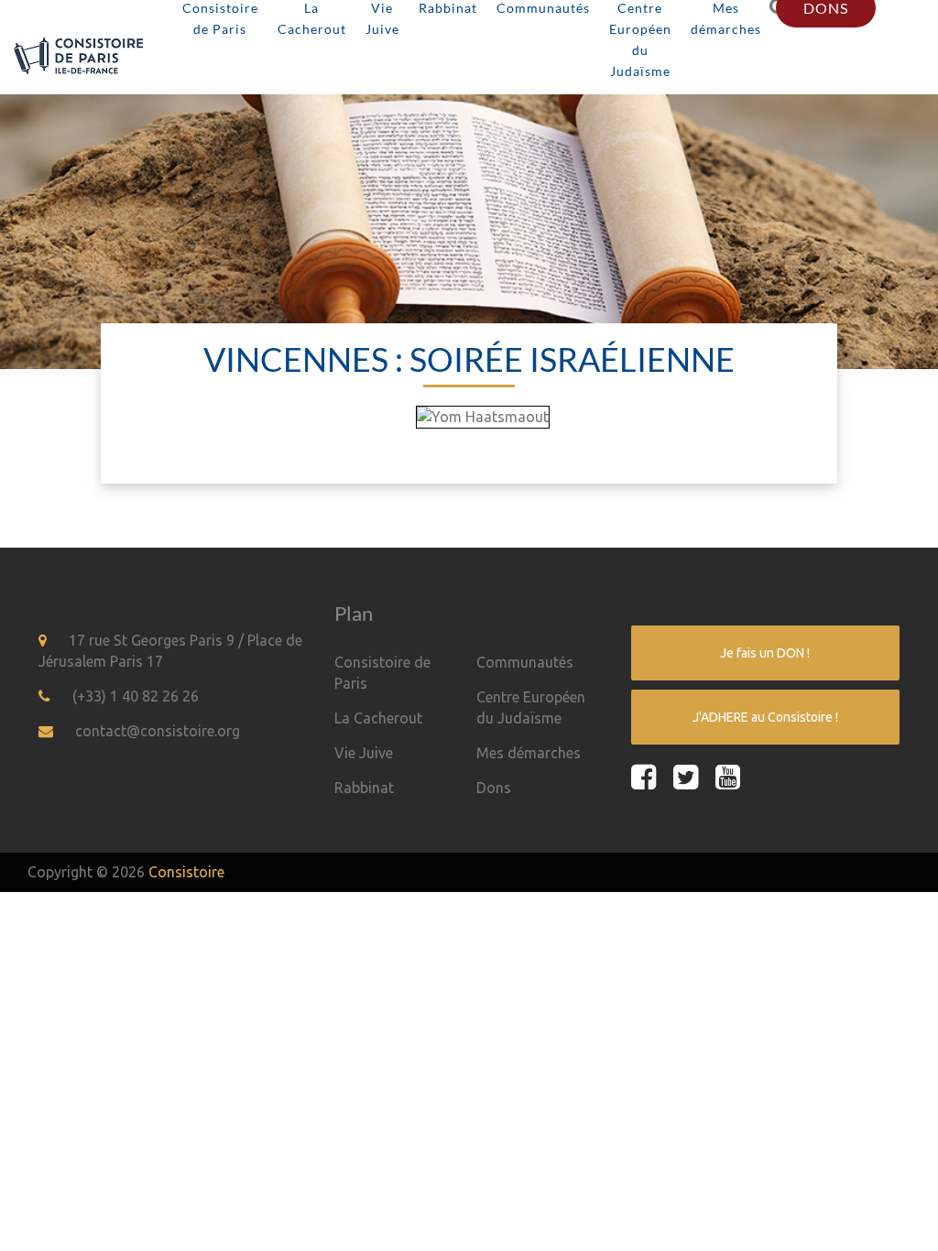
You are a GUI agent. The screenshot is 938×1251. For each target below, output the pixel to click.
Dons (493, 787)
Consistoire (186, 872)
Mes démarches (528, 753)
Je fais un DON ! (765, 653)
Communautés (524, 662)
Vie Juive (363, 753)
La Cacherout (378, 718)
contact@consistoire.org (157, 731)
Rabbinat (364, 787)
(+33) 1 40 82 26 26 (135, 696)
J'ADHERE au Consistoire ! (765, 717)
